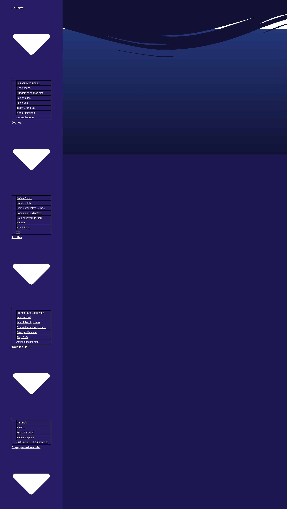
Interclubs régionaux (28, 322)
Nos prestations (26, 112)
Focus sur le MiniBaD (29, 213)
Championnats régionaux (31, 327)
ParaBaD (22, 422)
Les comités (24, 98)
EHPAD (21, 427)
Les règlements (25, 117)
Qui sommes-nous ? (28, 83)
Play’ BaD (22, 337)
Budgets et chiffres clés (30, 92)
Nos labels (23, 227)
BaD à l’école (24, 198)
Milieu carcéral (25, 432)
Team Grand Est (26, 107)
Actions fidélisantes (27, 341)
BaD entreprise (25, 437)
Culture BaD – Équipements (32, 442)
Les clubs (22, 102)
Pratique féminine (27, 332)
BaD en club (24, 203)
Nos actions (23, 88)
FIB (18, 232)
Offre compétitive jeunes (31, 208)
